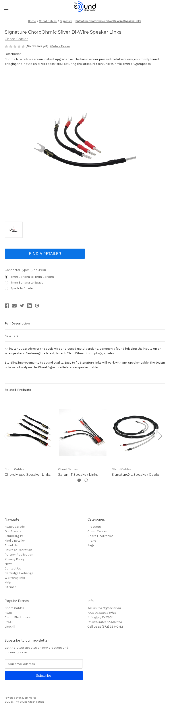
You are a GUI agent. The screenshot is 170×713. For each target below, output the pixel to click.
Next (159, 436)
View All (10, 627)
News (8, 564)
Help (8, 582)
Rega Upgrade (15, 527)
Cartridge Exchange (19, 573)
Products (94, 527)
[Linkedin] (29, 306)
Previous (5, 436)
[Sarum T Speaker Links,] (82, 432)
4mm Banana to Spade (26, 282)
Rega (91, 545)
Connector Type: (25, 270)
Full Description (17, 323)
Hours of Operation (18, 550)
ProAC (9, 622)
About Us (11, 545)
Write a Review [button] (60, 46)
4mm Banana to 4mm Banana (32, 277)
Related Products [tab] (18, 390)
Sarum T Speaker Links (78, 474)
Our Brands (13, 531)
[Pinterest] (37, 306)
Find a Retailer (45, 253)
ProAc (91, 540)
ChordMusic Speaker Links (27, 474)
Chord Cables (97, 531)
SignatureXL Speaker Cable (135, 474)
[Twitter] (22, 306)
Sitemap (11, 587)
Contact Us (13, 568)
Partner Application (19, 554)
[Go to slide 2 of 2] (86, 480)
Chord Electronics (100, 536)
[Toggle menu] (6, 9)
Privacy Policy (15, 559)
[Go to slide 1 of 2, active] (79, 480)
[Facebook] (7, 306)
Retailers (12, 335)
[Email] (14, 306)
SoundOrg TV (14, 536)
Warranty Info (15, 578)
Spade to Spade (21, 288)
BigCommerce (28, 697)
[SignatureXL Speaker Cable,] (136, 432)
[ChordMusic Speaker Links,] (29, 432)
